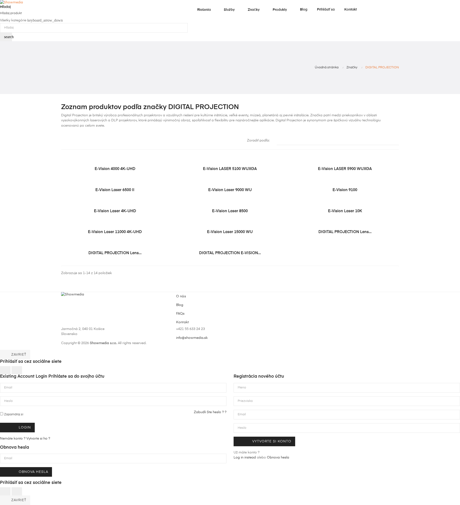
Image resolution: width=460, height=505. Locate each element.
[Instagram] (311, 332)
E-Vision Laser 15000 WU (230, 232)
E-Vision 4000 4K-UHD (115, 169)
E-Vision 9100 (345, 190)
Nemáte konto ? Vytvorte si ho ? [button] (25, 438)
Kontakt (182, 322)
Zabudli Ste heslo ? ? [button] (210, 412)
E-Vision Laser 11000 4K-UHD (115, 232)
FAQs (180, 313)
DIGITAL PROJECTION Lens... (345, 232)
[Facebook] (294, 332)
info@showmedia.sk (192, 338)
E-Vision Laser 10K (345, 211)
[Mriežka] (64, 141)
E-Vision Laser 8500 (230, 211)
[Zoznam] (71, 141)
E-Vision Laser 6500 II (114, 190)
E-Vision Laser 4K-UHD (115, 211)
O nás (181, 296)
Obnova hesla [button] (278, 457)
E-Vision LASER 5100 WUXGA (230, 169)
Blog (180, 305)
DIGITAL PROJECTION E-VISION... (230, 253)
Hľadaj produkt (11, 13)
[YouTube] (302, 332)
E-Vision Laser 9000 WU (230, 190)
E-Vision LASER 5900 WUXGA (345, 169)
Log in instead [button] (245, 457)
